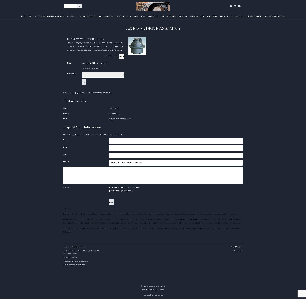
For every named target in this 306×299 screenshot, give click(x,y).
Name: (65, 140)
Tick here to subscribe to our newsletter (126, 187)
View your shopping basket (73, 93)
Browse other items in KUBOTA (99, 93)
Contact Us (71, 16)
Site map (162, 286)
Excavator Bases (197, 16)
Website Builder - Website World (153, 295)
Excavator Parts (154, 286)
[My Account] (231, 6)
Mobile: (66, 114)
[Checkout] (240, 6)
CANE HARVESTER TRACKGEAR (174, 16)
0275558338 (114, 108)
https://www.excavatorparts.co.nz (77, 261)
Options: (66, 187)
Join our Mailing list (105, 16)
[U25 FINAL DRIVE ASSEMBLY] (137, 54)
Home (23, 16)
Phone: (65, 108)
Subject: (66, 162)
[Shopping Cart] (235, 6)
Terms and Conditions (149, 16)
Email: (65, 119)
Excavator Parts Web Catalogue (51, 16)
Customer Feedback (87, 16)
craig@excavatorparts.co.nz (120, 119)
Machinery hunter (254, 16)
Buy (84, 83)
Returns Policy (237, 250)
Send (111, 203)
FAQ (136, 16)
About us (32, 16)
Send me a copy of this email (122, 191)
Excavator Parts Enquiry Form (232, 16)
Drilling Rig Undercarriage (274, 16)
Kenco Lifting (212, 16)
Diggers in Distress (123, 16)
